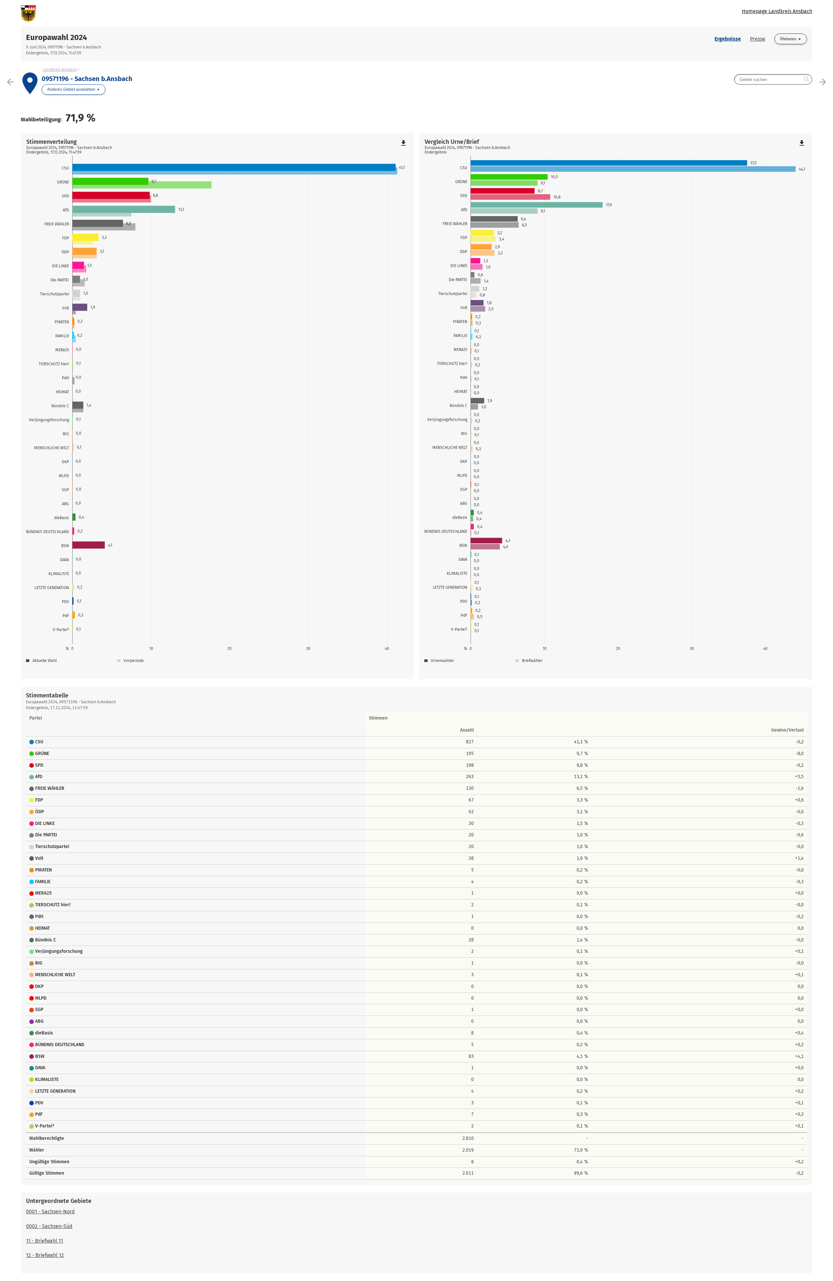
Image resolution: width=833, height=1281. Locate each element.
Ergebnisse (728, 39)
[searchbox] (773, 79)
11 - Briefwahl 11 (44, 1241)
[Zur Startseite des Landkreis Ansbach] (218, 13)
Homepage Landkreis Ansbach (777, 11)
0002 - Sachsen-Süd (49, 1226)
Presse (757, 39)
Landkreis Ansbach (60, 69)
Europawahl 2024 (56, 37)
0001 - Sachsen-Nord (50, 1211)
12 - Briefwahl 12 (45, 1255)
